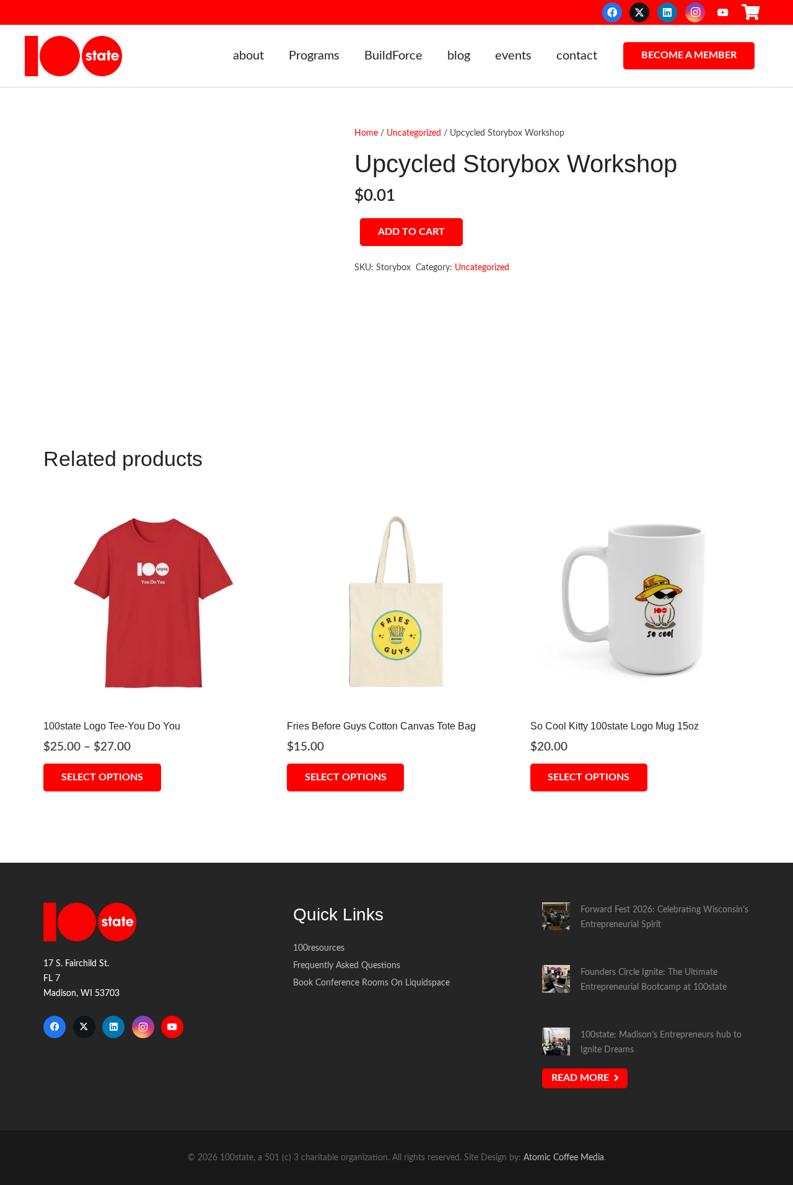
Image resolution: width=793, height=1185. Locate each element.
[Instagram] (695, 12)
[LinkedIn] (667, 12)
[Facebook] (612, 12)
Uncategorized (414, 133)
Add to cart (411, 232)
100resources (318, 948)
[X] (639, 12)
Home (366, 133)
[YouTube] (723, 12)
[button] (271, 55)
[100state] (73, 56)
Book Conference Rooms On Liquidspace (371, 982)
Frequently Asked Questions (346, 965)
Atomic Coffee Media (564, 1157)
